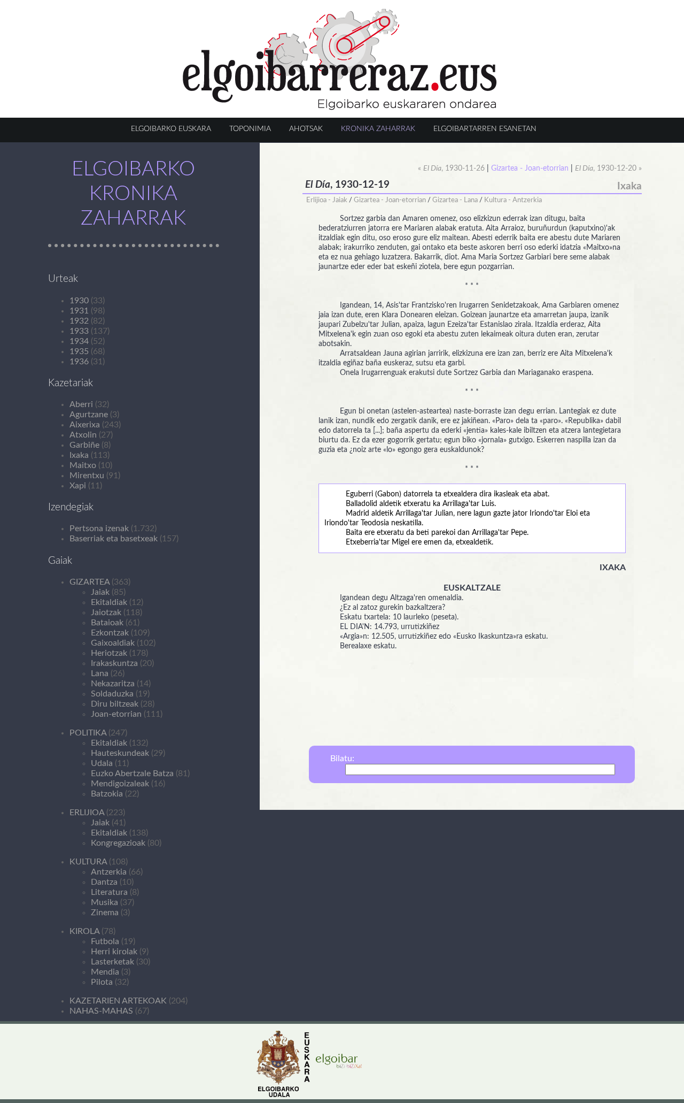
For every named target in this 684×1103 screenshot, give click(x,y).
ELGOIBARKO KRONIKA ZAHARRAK (133, 193)
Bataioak (107, 622)
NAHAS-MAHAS (101, 1011)
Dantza (104, 882)
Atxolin (83, 435)
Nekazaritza (113, 683)
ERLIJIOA (86, 812)
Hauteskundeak (120, 753)
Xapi (77, 485)
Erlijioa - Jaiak (326, 200)
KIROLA (84, 931)
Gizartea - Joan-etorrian (390, 200)
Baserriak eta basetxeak (113, 538)
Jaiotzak (106, 612)
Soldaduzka (112, 694)
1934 (79, 341)
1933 (79, 331)
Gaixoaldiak (113, 643)
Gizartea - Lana (455, 200)
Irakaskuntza (114, 663)
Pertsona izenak (99, 528)
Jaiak (100, 592)
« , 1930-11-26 (451, 168)
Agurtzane (88, 414)
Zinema (105, 912)
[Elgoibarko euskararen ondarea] (340, 107)
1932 (79, 321)
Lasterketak (112, 962)
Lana (99, 673)
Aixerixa (84, 424)
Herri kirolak (114, 951)
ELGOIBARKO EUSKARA (171, 129)
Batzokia (107, 794)
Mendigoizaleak (120, 783)
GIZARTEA (89, 582)
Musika (104, 902)
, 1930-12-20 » (608, 168)
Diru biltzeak (114, 704)
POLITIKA (87, 733)
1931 (79, 311)
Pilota (102, 982)
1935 (79, 351)
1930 (79, 300)
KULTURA (88, 861)
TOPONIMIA (250, 129)
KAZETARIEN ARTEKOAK (118, 1001)
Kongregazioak (118, 843)
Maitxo (82, 465)
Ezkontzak (110, 633)
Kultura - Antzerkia (513, 200)
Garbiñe (84, 445)
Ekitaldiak (109, 602)
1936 (79, 361)
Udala (102, 763)
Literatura (109, 892)
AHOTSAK (306, 129)
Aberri (81, 404)
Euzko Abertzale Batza (132, 773)
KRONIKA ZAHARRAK (378, 129)
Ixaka (79, 455)
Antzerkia (109, 872)
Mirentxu (86, 475)
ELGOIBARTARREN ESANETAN (485, 129)
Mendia (105, 972)
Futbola (105, 941)
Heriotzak (109, 653)
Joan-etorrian (116, 714)
